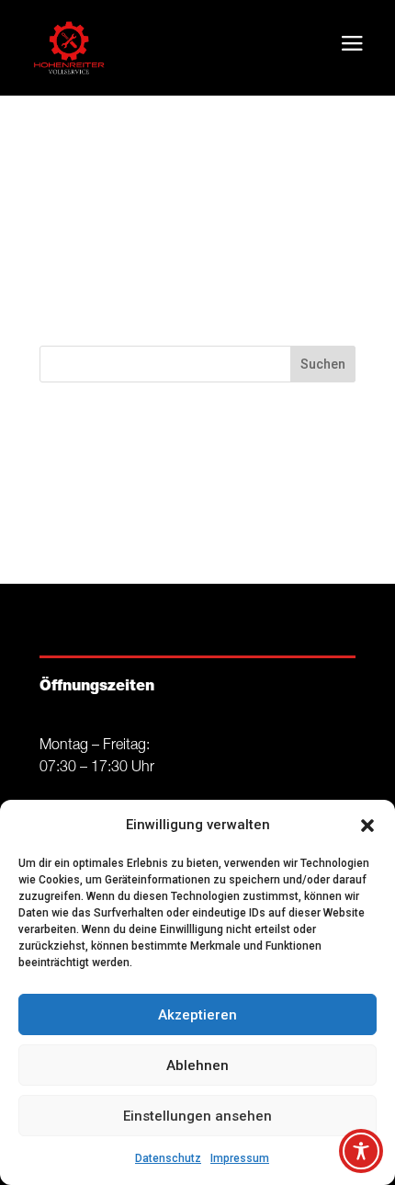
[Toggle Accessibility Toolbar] (361, 1151)
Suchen (322, 364)
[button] (367, 825)
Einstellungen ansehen (197, 1116)
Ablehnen (197, 1065)
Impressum (239, 1158)
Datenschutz (168, 1158)
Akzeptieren (197, 1015)
